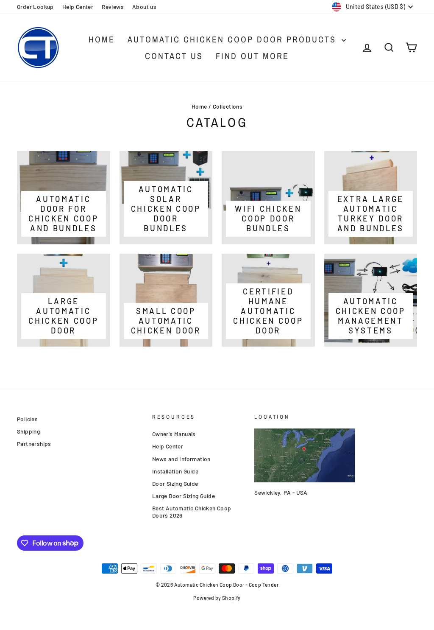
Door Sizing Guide (175, 483)
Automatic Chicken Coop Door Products (233, 39)
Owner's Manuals (174, 433)
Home (102, 39)
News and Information (181, 458)
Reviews (113, 6)
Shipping (28, 431)
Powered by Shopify (216, 598)
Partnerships (34, 443)
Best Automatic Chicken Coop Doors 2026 (191, 511)
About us (144, 6)
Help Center (77, 6)
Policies (27, 419)
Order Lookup (35, 6)
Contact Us (174, 56)
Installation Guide (175, 471)
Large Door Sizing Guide (183, 495)
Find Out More (252, 56)
